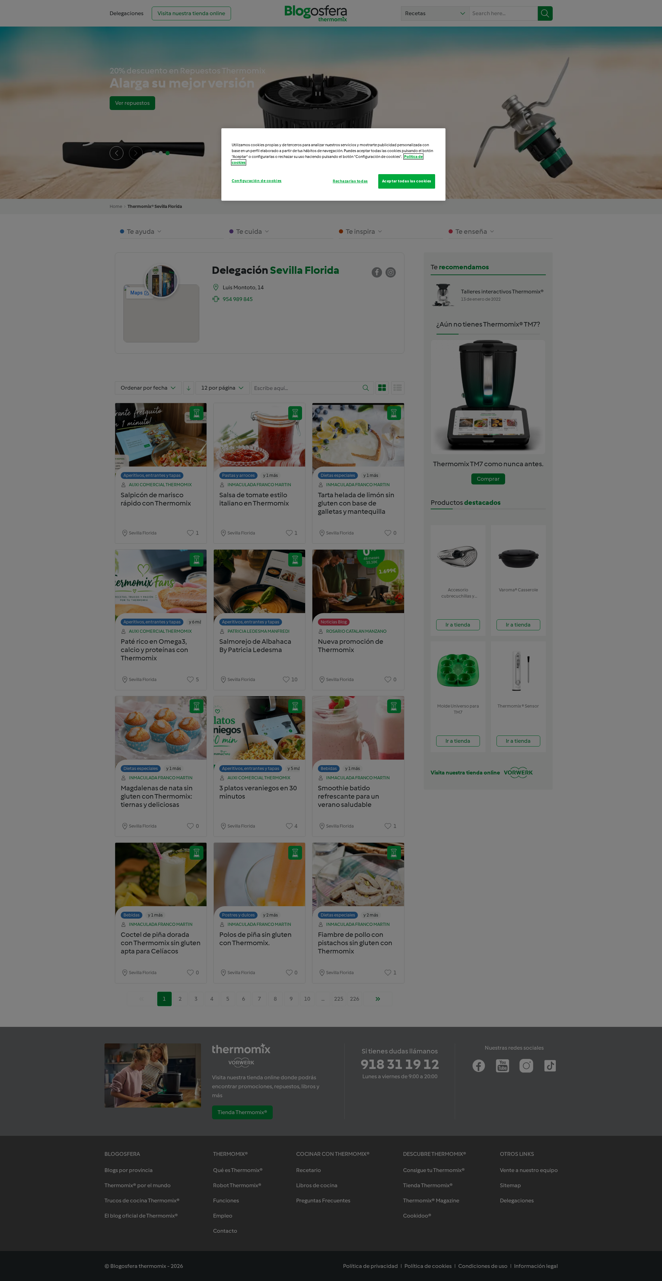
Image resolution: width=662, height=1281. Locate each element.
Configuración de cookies (257, 180)
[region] (333, 164)
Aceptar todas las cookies (406, 181)
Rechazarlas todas (350, 181)
